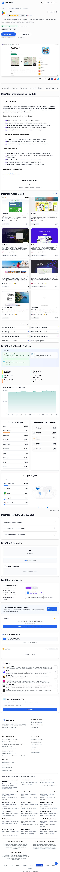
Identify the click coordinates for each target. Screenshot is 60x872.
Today (46, 649)
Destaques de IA (35, 727)
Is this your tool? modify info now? (12, 37)
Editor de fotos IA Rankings (27, 833)
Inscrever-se (30, 709)
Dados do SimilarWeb (54, 510)
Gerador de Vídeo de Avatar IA (48, 818)
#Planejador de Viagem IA (8, 29)
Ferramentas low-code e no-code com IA (13, 755)
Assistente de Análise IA (46, 780)
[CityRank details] (45, 211)
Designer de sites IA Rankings (9, 823)
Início (4, 8)
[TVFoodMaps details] (45, 305)
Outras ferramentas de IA (9, 739)
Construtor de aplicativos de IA (48, 791)
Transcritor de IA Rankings (27, 784)
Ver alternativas (51, 609)
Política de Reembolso (36, 744)
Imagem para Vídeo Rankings (28, 815)
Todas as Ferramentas (36, 722)
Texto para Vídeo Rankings (9, 815)
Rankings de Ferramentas (37, 724)
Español (25, 865)
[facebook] (52, 79)
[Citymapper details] (15, 211)
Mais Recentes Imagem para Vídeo (29, 813)
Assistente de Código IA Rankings (10, 808)
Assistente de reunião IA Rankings (29, 824)
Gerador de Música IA (8, 829)
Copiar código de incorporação (35, 597)
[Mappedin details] (45, 274)
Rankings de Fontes (7, 770)
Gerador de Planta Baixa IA (43, 286)
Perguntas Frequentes (51, 88)
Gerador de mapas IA (6, 255)
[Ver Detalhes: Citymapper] (27, 213)
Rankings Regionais (7, 767)
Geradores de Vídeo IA (27, 791)
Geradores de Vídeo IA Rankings (29, 797)
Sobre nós (33, 747)
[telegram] (57, 79)
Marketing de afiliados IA (13, 255)
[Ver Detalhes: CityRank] (56, 213)
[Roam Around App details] (15, 305)
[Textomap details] (45, 243)
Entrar (25, 560)
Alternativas (23, 88)
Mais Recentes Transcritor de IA (29, 782)
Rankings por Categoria (8, 762)
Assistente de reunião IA (27, 818)
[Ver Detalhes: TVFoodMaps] (56, 307)
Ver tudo (56, 194)
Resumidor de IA (7, 751)
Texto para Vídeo (6, 811)
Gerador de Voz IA (45, 829)
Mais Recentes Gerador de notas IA (49, 813)
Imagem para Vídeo (26, 811)
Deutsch (18, 865)
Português (39, 865)
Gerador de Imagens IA (9, 753)
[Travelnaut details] (15, 274)
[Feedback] (56, 863)
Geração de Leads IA (26, 802)
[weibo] (55, 79)
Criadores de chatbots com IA (10, 791)
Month (55, 649)
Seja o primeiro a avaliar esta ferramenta (31, 626)
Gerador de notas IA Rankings (47, 815)
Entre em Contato (35, 750)
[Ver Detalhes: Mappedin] (56, 276)
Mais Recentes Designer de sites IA (10, 821)
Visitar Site (7, 34)
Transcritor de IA (25, 780)
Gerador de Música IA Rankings (9, 835)
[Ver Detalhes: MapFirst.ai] (27, 245)
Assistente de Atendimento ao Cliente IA (13, 744)
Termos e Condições (36, 742)
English (5, 865)
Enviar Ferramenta (35, 730)
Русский (47, 865)
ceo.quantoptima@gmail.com (11, 174)
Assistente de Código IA (8, 802)
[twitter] (49, 79)
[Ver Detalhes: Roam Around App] (27, 307)
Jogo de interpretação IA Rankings (48, 808)
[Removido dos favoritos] (56, 12)
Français (32, 865)
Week (50, 649)
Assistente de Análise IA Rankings (48, 785)
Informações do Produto (10, 88)
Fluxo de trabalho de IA (9, 741)
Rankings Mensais (6, 765)
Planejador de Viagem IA (15, 8)
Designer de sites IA (7, 818)
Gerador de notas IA (45, 811)
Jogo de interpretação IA (46, 802)
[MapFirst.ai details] (15, 243)
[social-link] (3, 730)
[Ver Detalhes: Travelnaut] (27, 276)
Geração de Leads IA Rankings (28, 808)
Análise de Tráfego (36, 88)
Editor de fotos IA (25, 829)
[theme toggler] (42, 2)
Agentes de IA (7, 746)
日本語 (11, 865)
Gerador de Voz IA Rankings (47, 833)
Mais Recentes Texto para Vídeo (10, 813)
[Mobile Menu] (56, 2)
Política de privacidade (36, 739)
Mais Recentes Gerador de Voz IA (48, 831)
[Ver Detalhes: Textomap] (56, 245)
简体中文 (54, 865)
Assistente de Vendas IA (9, 748)
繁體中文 (30, 868)
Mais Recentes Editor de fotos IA (29, 831)
